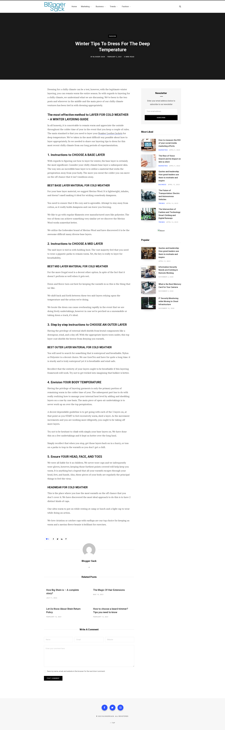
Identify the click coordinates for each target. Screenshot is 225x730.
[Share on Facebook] (32, 96)
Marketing (163, 150)
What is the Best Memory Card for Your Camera (170, 285)
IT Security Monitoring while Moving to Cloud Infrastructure (168, 301)
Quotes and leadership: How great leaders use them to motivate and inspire (169, 176)
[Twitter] (112, 708)
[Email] (32, 114)
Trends (162, 203)
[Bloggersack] (55, 6)
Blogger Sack (99, 56)
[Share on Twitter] (32, 102)
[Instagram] (120, 708)
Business (162, 184)
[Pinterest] (32, 108)
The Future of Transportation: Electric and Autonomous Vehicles (169, 195)
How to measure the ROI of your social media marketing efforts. (169, 143)
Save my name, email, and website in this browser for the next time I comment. (76, 671)
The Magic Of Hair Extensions (109, 590)
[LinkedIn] (62, 539)
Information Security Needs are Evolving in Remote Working (168, 270)
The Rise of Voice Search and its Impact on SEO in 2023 (170, 159)
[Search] (180, 6)
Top (113, 723)
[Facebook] (104, 708)
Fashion (112, 36)
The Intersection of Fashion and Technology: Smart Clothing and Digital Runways (170, 213)
